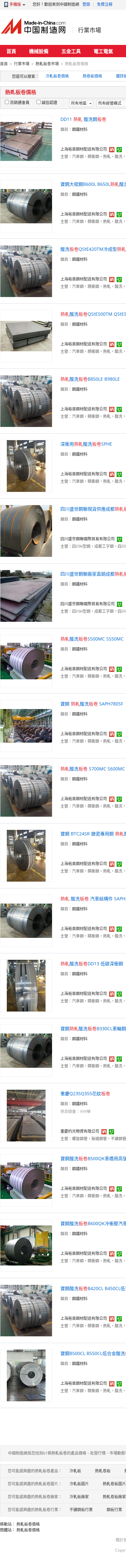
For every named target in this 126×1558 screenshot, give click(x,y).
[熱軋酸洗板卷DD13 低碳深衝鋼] (26, 985)
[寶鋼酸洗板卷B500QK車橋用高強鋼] (26, 1180)
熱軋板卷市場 (47, 64)
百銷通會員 (19, 102)
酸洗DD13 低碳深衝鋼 (91, 963)
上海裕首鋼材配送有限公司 (83, 149)
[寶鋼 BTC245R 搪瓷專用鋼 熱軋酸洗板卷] (26, 855)
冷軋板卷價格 (57, 76)
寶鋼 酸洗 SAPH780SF (91, 704)
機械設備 (38, 51)
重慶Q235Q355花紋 (85, 1093)
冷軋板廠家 (79, 1497)
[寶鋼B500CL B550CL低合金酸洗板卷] (26, 1375)
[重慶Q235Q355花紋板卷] (26, 1115)
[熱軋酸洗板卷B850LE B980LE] (26, 400)
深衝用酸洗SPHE (86, 444)
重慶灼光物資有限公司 (79, 1131)
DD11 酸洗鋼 (83, 119)
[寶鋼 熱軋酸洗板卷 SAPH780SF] (26, 725)
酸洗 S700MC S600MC (92, 769)
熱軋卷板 (102, 1471)
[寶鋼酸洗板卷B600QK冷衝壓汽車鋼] (26, 1245)
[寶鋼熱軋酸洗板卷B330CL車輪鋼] (26, 1050)
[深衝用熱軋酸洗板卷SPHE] (26, 465)
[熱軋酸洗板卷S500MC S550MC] (26, 660)
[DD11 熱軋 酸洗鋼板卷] (26, 140)
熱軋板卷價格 (28, 1524)
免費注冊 (104, 4)
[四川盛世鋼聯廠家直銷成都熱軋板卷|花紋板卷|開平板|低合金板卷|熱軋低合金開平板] (26, 595)
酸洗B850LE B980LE (90, 379)
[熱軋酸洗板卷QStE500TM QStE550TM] (26, 335)
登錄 (86, 4)
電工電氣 (103, 51)
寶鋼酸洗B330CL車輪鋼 (93, 1028)
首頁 (11, 51)
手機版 (15, 4)
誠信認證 (49, 102)
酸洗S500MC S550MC (92, 639)
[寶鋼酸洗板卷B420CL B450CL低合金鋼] (26, 1310)
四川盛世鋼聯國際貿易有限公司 (87, 539)
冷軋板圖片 (79, 1484)
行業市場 (89, 30)
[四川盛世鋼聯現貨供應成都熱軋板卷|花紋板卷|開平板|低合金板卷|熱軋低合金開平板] (26, 530)
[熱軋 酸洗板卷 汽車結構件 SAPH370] (26, 920)
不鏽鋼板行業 (81, 1509)
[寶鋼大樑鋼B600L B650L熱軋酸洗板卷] (26, 205)
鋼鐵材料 (80, 129)
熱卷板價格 (92, 76)
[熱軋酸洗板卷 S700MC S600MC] (26, 790)
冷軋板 (75, 1471)
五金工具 (71, 51)
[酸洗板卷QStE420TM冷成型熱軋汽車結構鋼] (26, 270)
